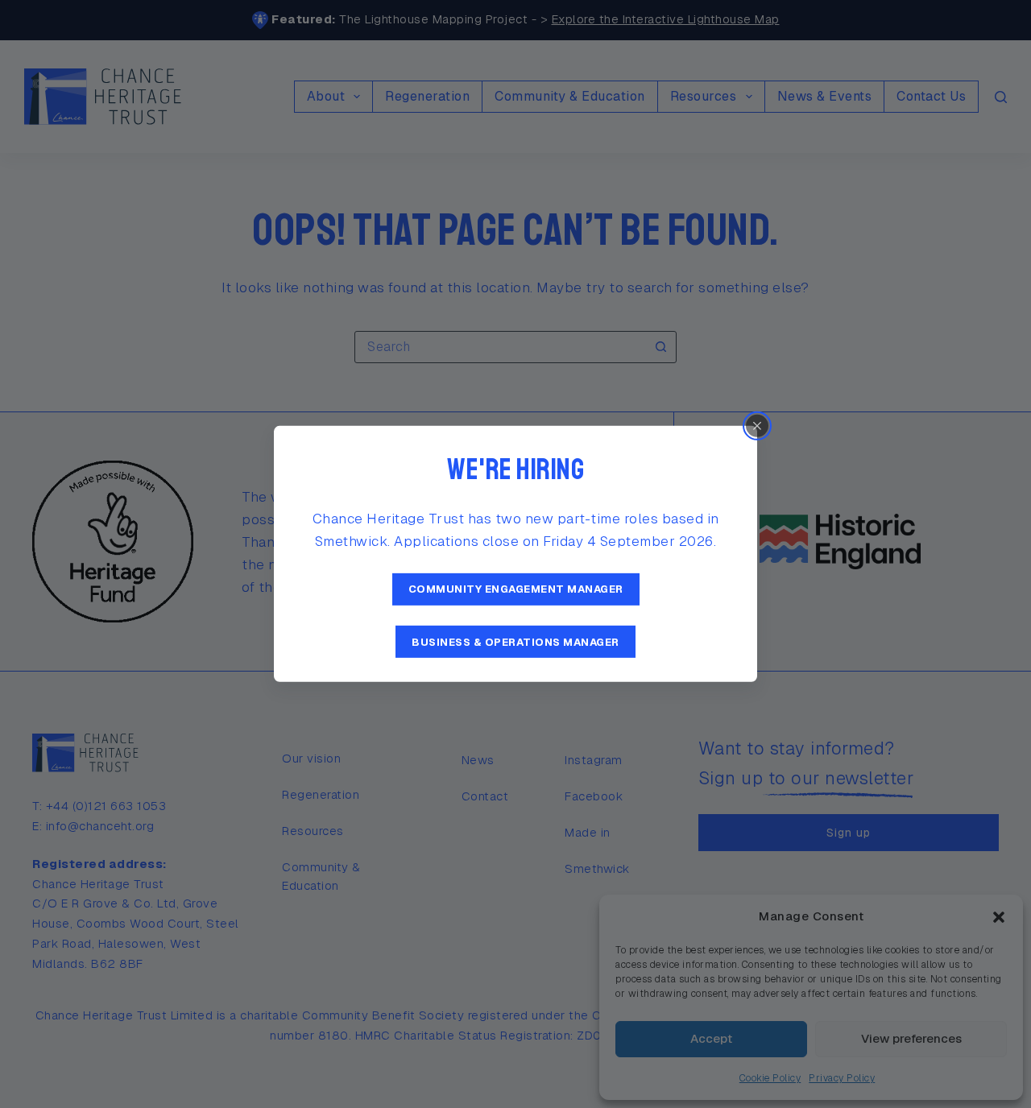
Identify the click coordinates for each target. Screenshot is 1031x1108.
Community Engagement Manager (515, 589)
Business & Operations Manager (515, 641)
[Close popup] (757, 426)
